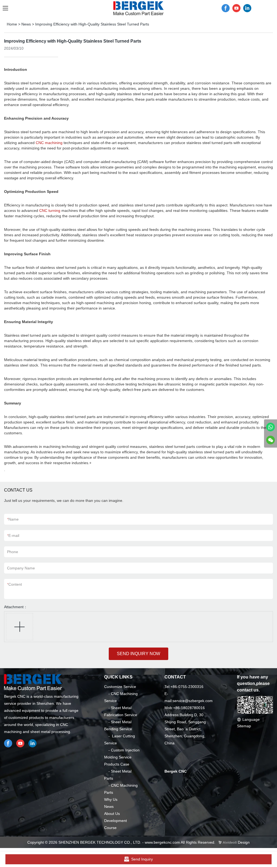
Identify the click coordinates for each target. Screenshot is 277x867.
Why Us (110, 799)
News (26, 24)
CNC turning (49, 210)
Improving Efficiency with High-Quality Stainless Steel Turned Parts (92, 24)
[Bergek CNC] (270, 426)
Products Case (116, 764)
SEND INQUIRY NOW (138, 653)
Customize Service (120, 686)
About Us (112, 813)
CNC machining (49, 143)
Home (12, 24)
